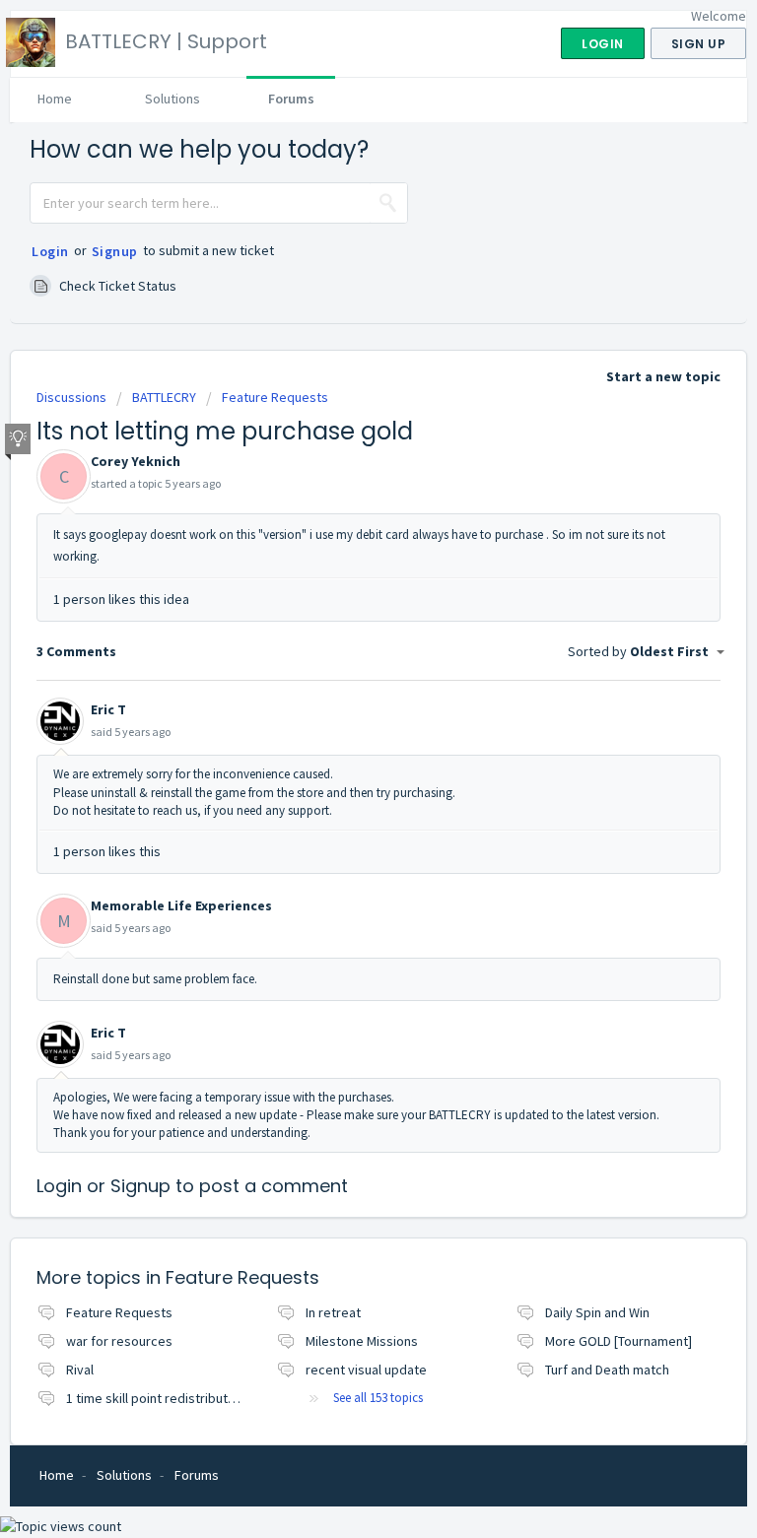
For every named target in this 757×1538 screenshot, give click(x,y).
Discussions (71, 397)
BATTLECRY (164, 397)
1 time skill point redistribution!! (158, 1398)
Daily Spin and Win (597, 1312)
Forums (291, 98)
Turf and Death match (607, 1369)
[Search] (388, 203)
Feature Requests (275, 397)
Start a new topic (663, 376)
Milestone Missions (362, 1341)
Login (50, 251)
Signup (115, 251)
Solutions (172, 98)
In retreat (333, 1312)
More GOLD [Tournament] (618, 1341)
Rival (80, 1369)
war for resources (119, 1341)
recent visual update (366, 1369)
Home (54, 98)
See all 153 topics (378, 1397)
